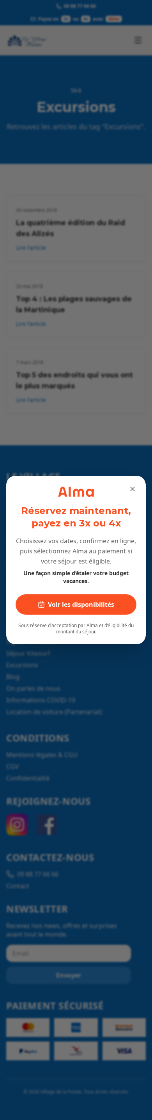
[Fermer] (132, 489)
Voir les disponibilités (81, 604)
